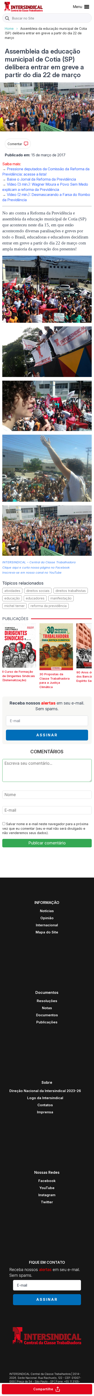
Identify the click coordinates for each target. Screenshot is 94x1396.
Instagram (46, 1195)
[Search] (7, 18)
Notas (47, 1008)
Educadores (35, 598)
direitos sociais (38, 591)
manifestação (61, 598)
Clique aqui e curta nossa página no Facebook (36, 567)
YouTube (47, 1188)
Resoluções (47, 1001)
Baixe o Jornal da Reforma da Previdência (41, 179)
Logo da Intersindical (45, 1098)
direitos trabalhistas (70, 591)
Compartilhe (43, 1389)
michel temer (14, 606)
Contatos (45, 1105)
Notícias (47, 911)
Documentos (47, 1015)
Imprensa (45, 1112)
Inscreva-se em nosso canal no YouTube (32, 572)
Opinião (47, 918)
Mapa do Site (47, 932)
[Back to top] (82, 1374)
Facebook (47, 1181)
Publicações (46, 1022)
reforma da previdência (49, 606)
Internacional (47, 925)
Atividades (12, 591)
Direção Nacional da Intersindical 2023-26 (45, 1091)
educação (12, 598)
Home (9, 28)
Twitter (47, 1202)
